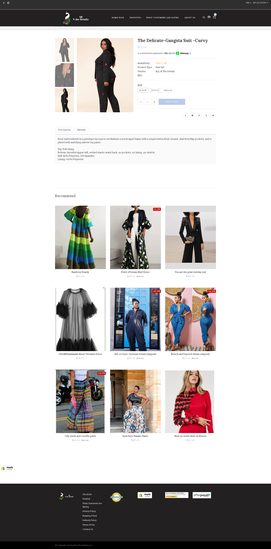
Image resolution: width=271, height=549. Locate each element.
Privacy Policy (89, 511)
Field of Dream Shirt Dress (135, 272)
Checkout (87, 494)
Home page (118, 18)
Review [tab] (81, 129)
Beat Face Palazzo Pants (135, 436)
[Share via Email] (213, 115)
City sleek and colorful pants (80, 436)
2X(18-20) (155, 90)
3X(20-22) (168, 90)
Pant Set (160, 67)
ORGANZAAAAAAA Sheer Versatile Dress (80, 354)
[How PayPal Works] (176, 497)
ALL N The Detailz (165, 71)
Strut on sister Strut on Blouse (190, 436)
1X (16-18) (143, 90)
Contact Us (88, 529)
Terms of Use (89, 525)
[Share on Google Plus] (199, 115)
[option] (105, 75)
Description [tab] (64, 129)
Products (135, 18)
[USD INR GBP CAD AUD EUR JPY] (249, 3)
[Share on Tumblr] (206, 115)
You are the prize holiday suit (190, 272)
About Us (190, 18)
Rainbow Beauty (80, 272)
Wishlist (86, 499)
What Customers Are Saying (162, 18)
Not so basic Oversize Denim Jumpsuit (135, 354)
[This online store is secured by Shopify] (7, 470)
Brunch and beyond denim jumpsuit (190, 354)
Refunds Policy (90, 520)
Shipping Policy (90, 516)
